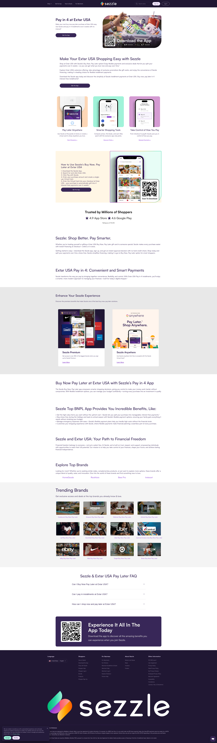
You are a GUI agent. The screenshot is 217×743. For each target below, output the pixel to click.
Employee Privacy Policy (154, 673)
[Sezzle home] (109, 4)
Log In (165, 3)
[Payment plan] (144, 111)
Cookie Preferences (52, 727)
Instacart (149, 477)
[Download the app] (108, 631)
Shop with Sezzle (82, 665)
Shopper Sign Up (82, 679)
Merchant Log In (106, 671)
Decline (16, 738)
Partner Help (105, 676)
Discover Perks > (108, 140)
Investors (127, 665)
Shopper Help (82, 668)
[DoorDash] (94, 528)
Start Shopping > (72, 140)
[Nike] (94, 549)
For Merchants (79, 3)
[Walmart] (122, 508)
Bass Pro (122, 477)
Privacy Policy (152, 665)
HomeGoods (68, 477)
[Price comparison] (108, 111)
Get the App (58, 3)
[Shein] (149, 549)
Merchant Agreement (153, 676)
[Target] (122, 549)
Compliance (151, 682)
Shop (48, 3)
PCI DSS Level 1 (152, 660)
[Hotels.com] (67, 508)
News (126, 663)
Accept (8, 738)
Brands (80, 673)
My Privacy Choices (153, 671)
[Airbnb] (149, 508)
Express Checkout (106, 673)
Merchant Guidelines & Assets (109, 665)
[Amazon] (94, 508)
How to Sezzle (68, 3)
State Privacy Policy (153, 668)
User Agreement (152, 663)
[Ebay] (67, 549)
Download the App (83, 663)
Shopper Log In (82, 671)
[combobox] (144, 4)
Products (80, 676)
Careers (127, 668)
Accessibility (151, 679)
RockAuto (95, 477)
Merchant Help (105, 668)
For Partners (105, 663)
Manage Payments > (145, 140)
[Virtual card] (72, 111)
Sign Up (156, 3)
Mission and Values (130, 660)
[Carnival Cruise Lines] (149, 528)
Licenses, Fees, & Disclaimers (155, 684)
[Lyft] (67, 528)
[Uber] (122, 528)
